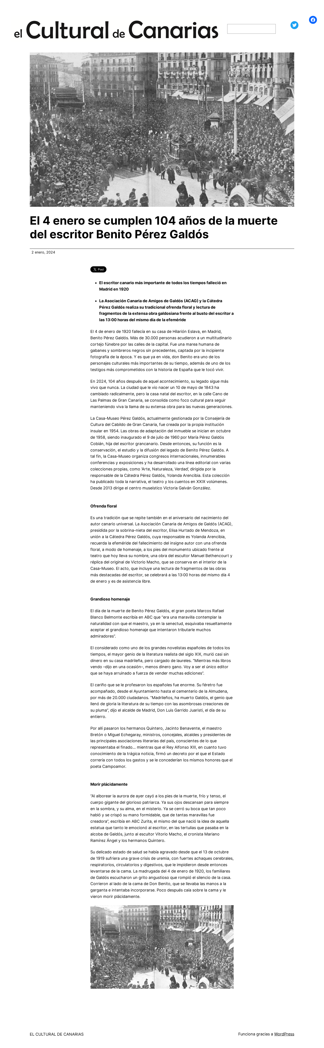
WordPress (284, 1034)
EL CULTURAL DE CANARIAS (57, 1034)
